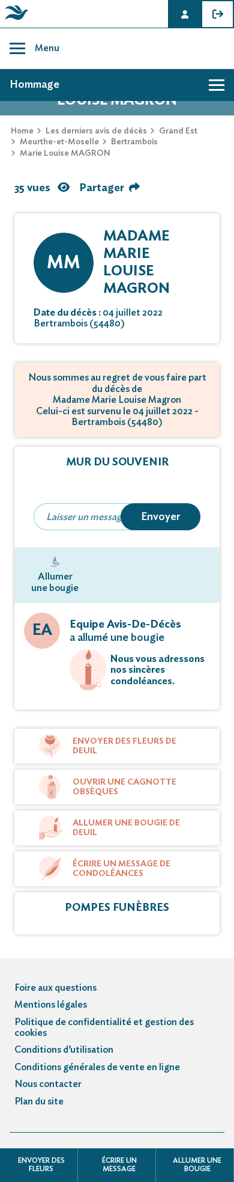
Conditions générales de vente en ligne (97, 1067)
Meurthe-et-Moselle (59, 142)
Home (22, 131)
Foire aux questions (55, 988)
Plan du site (39, 1101)
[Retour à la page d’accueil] (14, 20)
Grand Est (178, 131)
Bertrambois (134, 142)
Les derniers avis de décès (96, 131)
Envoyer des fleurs (41, 1164)
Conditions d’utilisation (63, 1050)
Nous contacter (48, 1084)
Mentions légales (50, 1004)
